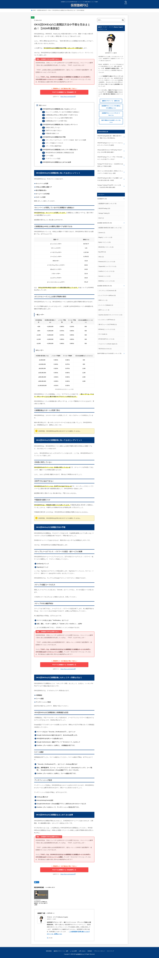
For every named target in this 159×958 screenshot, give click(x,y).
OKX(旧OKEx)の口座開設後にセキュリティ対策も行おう (59, 149)
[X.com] (50, 938)
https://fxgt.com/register (67, 96)
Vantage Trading (104, 213)
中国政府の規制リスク (51, 133)
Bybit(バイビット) (104, 242)
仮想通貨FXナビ (80, 954)
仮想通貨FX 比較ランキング (107, 203)
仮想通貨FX (102, 198)
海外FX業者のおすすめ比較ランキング (109, 353)
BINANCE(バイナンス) (105, 247)
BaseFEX (102, 252)
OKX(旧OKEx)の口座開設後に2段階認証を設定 (58, 152)
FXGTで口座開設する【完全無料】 (63, 92)
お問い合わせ (82, 951)
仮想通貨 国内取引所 (104, 285)
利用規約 (90, 951)
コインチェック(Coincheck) (107, 290)
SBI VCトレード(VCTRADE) (107, 324)
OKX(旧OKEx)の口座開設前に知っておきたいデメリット (59, 124)
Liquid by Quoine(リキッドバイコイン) (110, 314)
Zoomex (101, 232)
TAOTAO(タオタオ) (105, 348)
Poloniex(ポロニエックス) (106, 261)
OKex (49, 10)
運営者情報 (49, 951)
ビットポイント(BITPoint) (106, 319)
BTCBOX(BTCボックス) (106, 339)
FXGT (101, 218)
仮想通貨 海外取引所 (42, 10)
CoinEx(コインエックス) (106, 271)
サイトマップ (110, 951)
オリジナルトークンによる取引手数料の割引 (58, 118)
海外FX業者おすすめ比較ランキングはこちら (110, 121)
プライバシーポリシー (99, 951)
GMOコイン (102, 300)
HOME (34, 10)
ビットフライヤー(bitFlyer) (107, 295)
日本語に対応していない (51, 127)
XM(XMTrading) (104, 208)
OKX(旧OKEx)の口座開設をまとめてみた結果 (56, 162)
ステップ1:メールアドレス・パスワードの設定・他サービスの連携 (64, 140)
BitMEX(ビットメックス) (106, 281)
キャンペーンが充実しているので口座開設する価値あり (61, 112)
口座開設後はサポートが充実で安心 (55, 121)
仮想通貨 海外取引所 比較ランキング (109, 227)
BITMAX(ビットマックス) (106, 329)
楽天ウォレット (103, 310)
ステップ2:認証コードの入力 (53, 143)
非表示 (44, 105)
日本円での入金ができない (52, 130)
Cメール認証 (48, 155)
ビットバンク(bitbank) (105, 305)
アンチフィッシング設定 (51, 158)
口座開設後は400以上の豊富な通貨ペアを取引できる (60, 115)
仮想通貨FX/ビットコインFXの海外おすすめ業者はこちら (111, 107)
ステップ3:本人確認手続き (52, 146)
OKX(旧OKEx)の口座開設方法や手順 (53, 137)
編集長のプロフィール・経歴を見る (111, 100)
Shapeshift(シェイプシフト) (107, 266)
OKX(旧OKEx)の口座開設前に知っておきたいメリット (58, 109)
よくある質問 (73, 951)
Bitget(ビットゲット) (105, 237)
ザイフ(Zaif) (102, 334)
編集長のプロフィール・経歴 (61, 951)
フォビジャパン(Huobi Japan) (107, 344)
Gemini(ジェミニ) (104, 276)
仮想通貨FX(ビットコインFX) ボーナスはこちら (111, 114)
